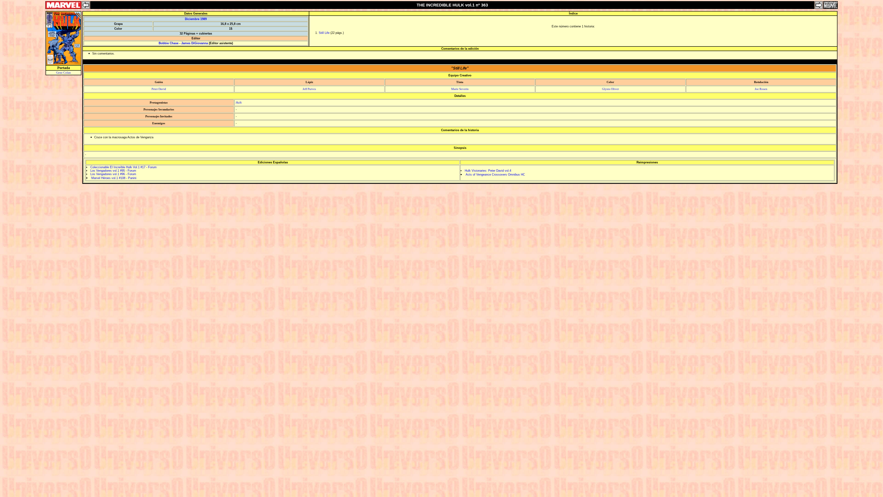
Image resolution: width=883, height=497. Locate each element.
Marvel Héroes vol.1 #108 (108, 178)
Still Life (324, 33)
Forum (152, 167)
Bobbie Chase (168, 43)
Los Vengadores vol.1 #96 (107, 174)
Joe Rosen (761, 89)
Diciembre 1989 (196, 19)
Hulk (239, 102)
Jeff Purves (309, 89)
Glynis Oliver (610, 89)
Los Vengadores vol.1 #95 (107, 170)
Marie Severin (460, 89)
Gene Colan (63, 72)
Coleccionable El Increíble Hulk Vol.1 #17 (117, 167)
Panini (132, 178)
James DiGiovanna (194, 43)
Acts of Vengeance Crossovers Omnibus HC (495, 174)
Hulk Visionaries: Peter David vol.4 (488, 170)
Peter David (159, 89)
